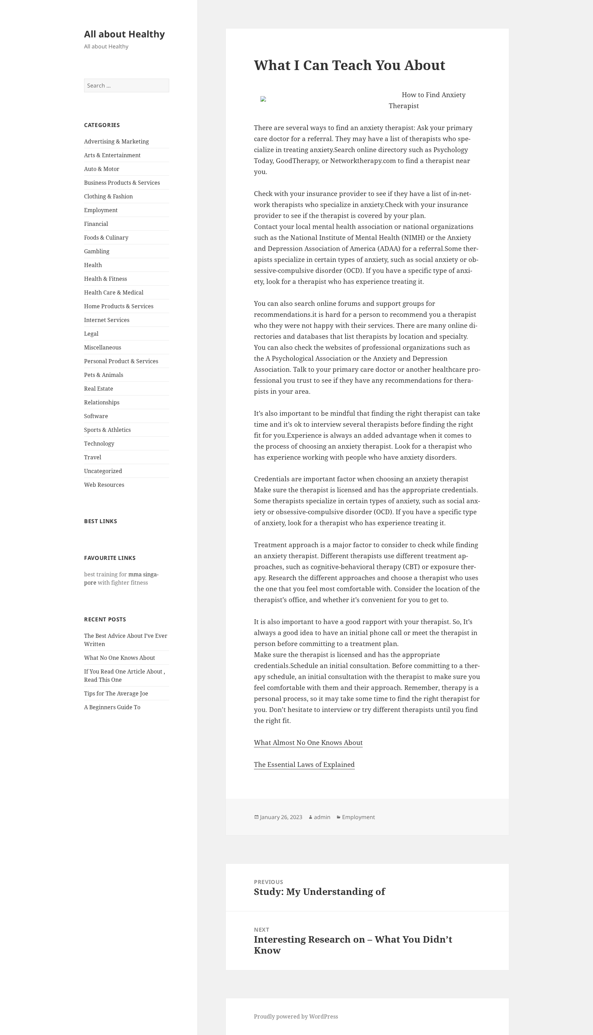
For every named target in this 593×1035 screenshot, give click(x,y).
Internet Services (106, 320)
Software (96, 416)
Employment (101, 210)
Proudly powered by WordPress (296, 1016)
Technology (99, 443)
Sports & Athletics (107, 430)
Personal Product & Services (121, 361)
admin (322, 817)
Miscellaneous (102, 347)
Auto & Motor (101, 169)
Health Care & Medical (113, 292)
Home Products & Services (118, 306)
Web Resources (104, 484)
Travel (92, 457)
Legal (91, 333)
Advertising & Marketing (116, 141)
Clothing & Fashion (108, 196)
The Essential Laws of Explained (304, 764)
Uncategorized (103, 471)
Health (93, 265)
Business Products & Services (122, 182)
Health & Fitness (105, 279)
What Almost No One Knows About (308, 742)
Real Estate (98, 388)
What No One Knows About (119, 658)
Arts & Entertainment (112, 155)
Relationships (101, 402)
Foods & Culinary (106, 237)
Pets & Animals (103, 375)
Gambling (96, 251)
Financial (96, 224)
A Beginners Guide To (112, 707)
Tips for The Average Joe (116, 693)
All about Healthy (124, 33)
